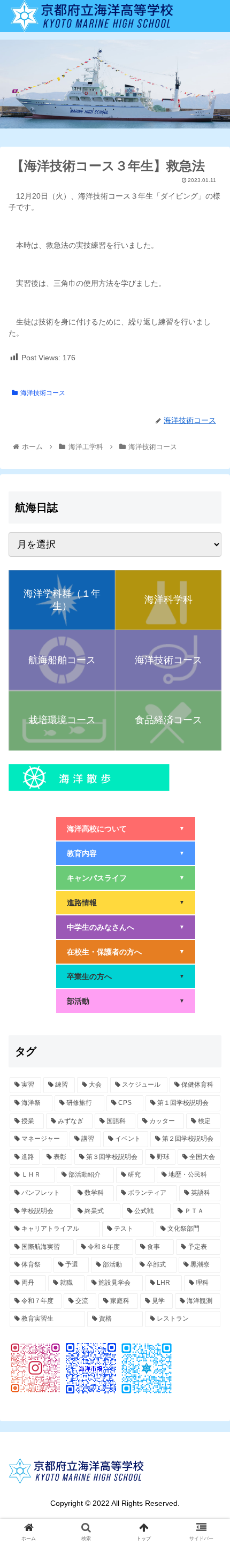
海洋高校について (126, 828)
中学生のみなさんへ (126, 927)
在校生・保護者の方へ (126, 952)
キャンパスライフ (126, 878)
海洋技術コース (42, 393)
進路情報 (126, 902)
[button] (207, 1116)
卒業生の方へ (126, 976)
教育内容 (126, 853)
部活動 (126, 1001)
